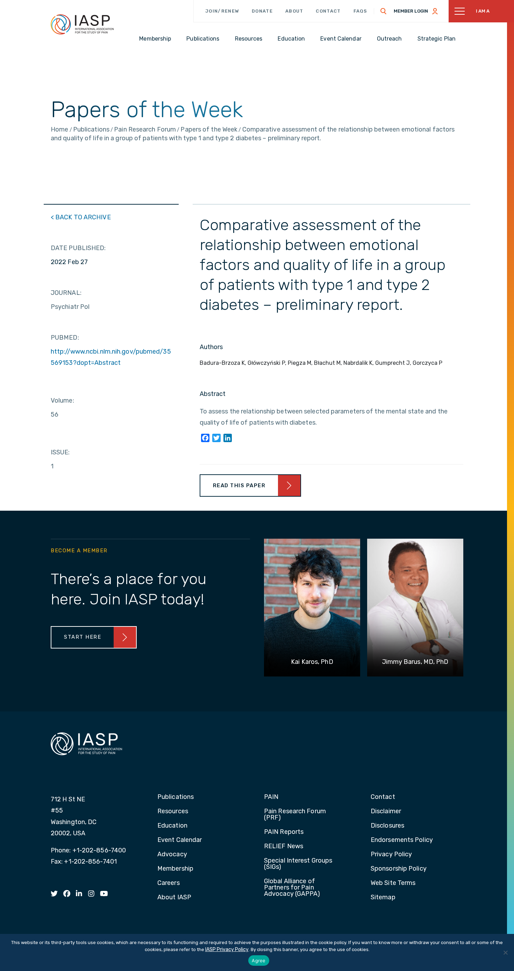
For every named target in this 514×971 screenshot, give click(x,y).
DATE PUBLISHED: (78, 248)
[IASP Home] (82, 24)
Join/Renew (222, 11)
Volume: (62, 400)
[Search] (383, 11)
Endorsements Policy (402, 840)
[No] (505, 952)
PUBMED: (65, 337)
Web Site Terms (393, 883)
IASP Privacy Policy (227, 949)
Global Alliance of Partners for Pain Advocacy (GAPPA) (292, 888)
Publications (175, 797)
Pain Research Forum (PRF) (295, 814)
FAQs (360, 11)
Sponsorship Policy (399, 868)
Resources (172, 811)
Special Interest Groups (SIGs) (298, 864)
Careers (168, 883)
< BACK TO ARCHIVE (81, 217)
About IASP (174, 897)
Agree (258, 960)
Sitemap (383, 897)
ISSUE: (60, 452)
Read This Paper (239, 485)
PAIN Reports (284, 832)
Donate (262, 11)
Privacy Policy (391, 854)
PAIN (271, 797)
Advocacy (172, 854)
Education (172, 825)
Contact (328, 11)
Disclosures (387, 825)
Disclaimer (386, 811)
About (294, 11)
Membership (175, 868)
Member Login (411, 11)
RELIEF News (283, 846)
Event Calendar (179, 840)
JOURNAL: (66, 293)
